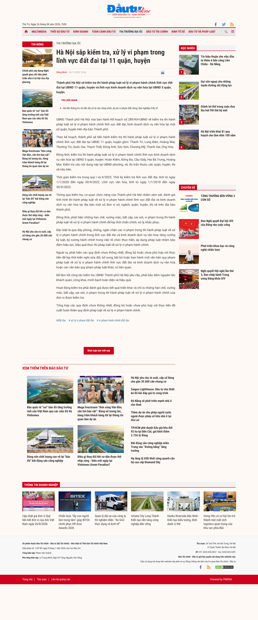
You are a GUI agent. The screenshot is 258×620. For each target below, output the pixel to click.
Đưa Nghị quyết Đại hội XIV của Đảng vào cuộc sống (217, 222)
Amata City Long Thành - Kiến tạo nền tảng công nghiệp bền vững (145, 520)
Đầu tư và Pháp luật (201, 31)
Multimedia (39, 31)
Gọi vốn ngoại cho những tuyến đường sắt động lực (216, 83)
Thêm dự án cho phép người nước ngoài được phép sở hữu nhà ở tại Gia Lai (151, 416)
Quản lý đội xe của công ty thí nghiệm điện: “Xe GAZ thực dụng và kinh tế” (110, 520)
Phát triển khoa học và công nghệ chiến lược (217, 247)
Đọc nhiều (188, 48)
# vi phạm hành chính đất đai (113, 320)
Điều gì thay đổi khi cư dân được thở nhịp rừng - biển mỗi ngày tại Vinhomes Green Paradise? (99, 460)
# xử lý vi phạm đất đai (81, 320)
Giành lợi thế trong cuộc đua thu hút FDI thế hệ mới (218, 108)
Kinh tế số (178, 31)
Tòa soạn (41, 579)
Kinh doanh (80, 31)
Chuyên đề (188, 187)
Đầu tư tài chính (157, 31)
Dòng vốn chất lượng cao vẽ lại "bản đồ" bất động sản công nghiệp (37, 199)
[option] (38, 508)
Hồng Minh (61, 72)
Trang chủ (27, 579)
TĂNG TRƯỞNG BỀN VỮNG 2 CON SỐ (218, 197)
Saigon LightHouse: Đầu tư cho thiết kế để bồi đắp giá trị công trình (153, 391)
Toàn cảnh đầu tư (104, 31)
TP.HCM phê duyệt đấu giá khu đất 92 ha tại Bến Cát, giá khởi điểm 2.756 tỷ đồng (151, 431)
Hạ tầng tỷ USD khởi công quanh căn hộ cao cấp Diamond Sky (153, 460)
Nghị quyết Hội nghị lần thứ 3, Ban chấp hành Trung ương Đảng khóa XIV (217, 274)
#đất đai (61, 320)
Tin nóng (37, 44)
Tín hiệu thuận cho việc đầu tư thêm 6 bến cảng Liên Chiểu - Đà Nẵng (217, 60)
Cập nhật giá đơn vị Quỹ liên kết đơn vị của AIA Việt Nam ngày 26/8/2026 (38, 520)
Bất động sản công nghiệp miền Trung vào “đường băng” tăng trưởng (150, 446)
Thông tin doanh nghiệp (41, 485)
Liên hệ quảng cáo (60, 579)
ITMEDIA (227, 579)
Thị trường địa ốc (131, 31)
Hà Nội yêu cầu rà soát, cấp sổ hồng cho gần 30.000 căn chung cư (37, 235)
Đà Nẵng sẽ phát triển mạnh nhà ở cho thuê (151, 402)
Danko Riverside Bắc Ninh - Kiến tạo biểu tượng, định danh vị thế (183, 520)
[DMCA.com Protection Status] (224, 567)
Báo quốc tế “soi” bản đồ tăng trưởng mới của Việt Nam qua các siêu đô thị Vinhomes (49, 411)
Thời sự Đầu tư (60, 31)
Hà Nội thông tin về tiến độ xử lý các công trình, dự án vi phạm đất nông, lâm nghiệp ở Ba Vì (110, 108)
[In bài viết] (163, 72)
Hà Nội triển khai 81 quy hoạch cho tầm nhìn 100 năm (218, 133)
